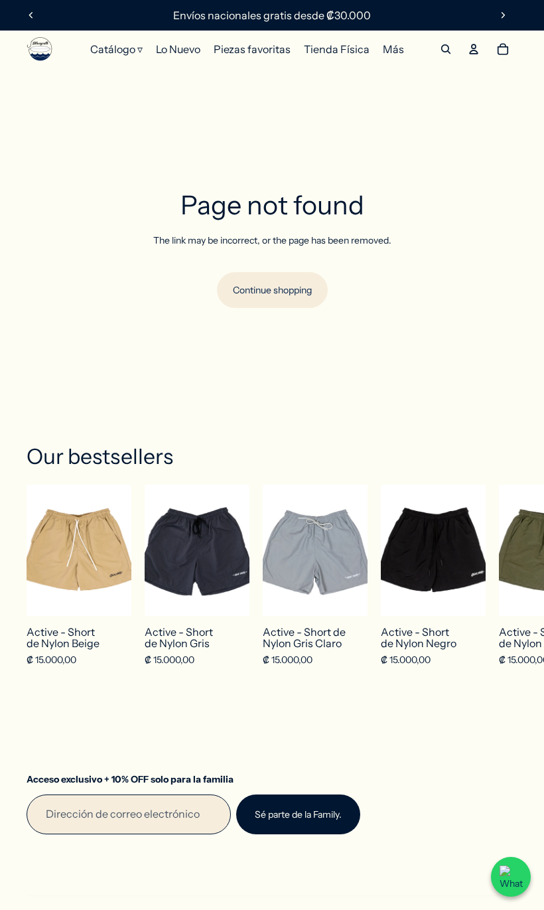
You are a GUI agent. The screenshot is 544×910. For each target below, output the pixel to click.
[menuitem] (393, 49)
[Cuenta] (473, 49)
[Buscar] (445, 49)
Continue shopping (272, 290)
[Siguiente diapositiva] (502, 15)
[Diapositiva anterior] (31, 15)
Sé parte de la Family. (298, 814)
